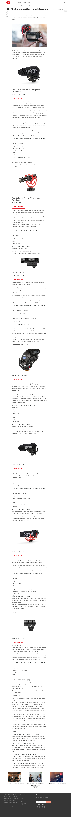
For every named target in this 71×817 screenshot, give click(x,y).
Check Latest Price (19, 98)
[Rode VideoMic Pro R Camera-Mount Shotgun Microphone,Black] (29, 449)
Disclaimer (23, 804)
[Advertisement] (59, 802)
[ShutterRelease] (8, 1)
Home (15, 2)
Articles (19, 2)
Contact (28, 2)
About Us (22, 801)
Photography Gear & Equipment (27, 5)
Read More (14, 785)
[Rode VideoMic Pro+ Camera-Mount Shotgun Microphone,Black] (29, 74)
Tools (24, 2)
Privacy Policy (23, 803)
